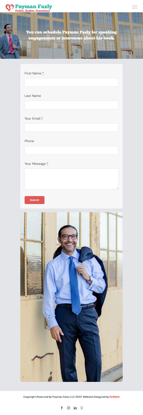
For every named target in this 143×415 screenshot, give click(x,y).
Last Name (33, 96)
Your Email (34, 118)
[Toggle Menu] (135, 7)
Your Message (36, 163)
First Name (34, 73)
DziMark (114, 396)
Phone (29, 141)
